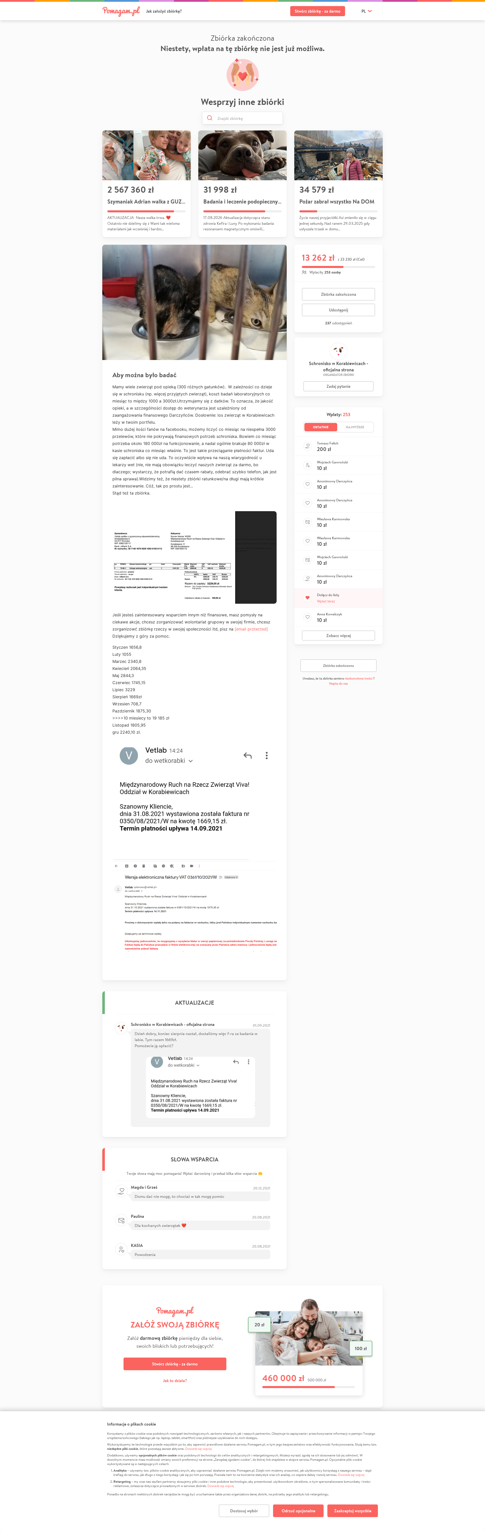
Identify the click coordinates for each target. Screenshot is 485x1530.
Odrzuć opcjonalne (298, 1511)
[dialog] (242, 1470)
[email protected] (251, 629)
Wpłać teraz (326, 601)
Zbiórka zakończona (338, 294)
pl (363, 11)
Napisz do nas (338, 683)
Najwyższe (355, 427)
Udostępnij (338, 310)
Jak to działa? (175, 1380)
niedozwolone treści (358, 678)
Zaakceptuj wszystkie (352, 1511)
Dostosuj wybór (244, 1511)
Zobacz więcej (338, 635)
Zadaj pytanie (338, 386)
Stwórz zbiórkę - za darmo (318, 11)
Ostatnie (321, 427)
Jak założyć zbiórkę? (164, 11)
